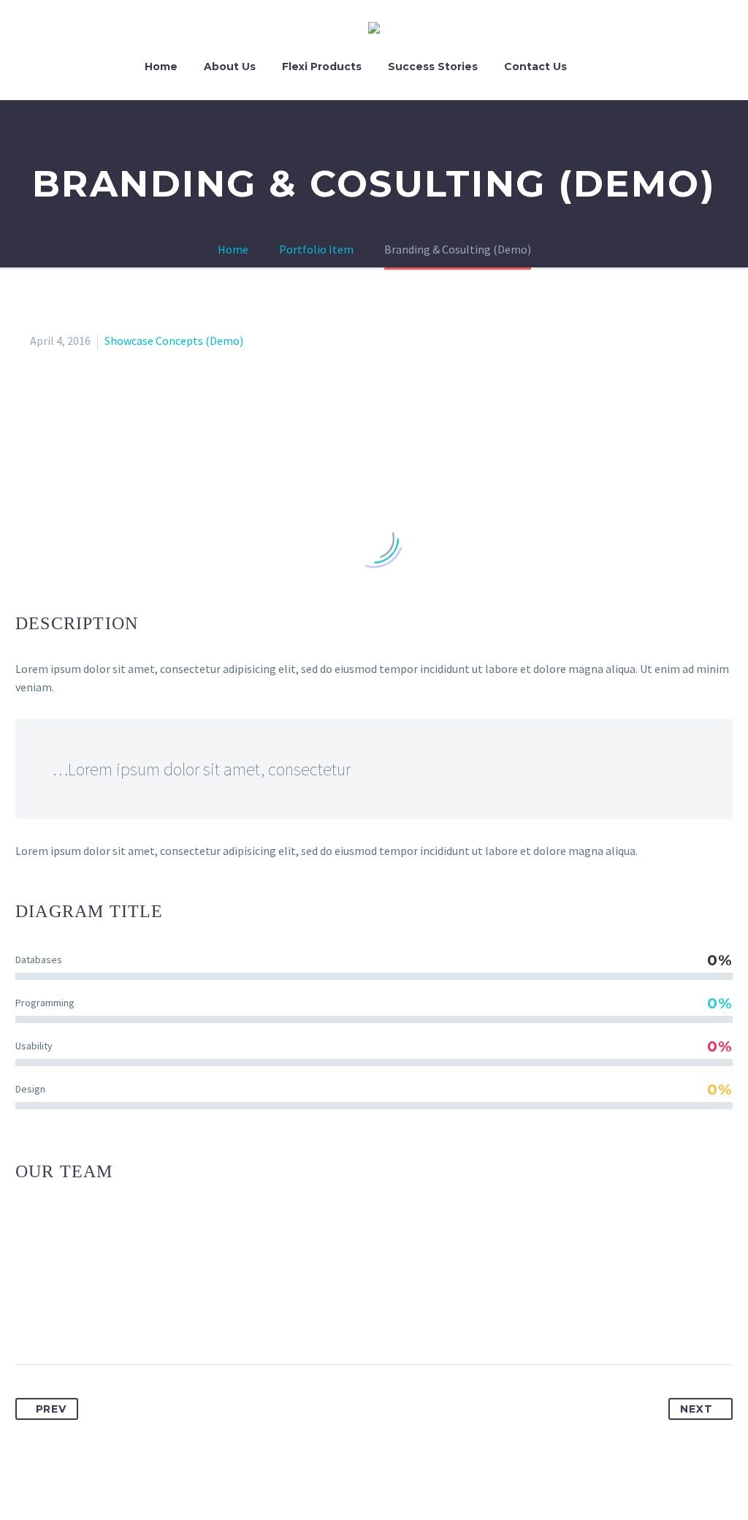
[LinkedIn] (136, 1318)
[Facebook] (28, 1318)
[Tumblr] (109, 1318)
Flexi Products (322, 66)
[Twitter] (55, 1318)
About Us (230, 66)
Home (161, 66)
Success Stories (433, 66)
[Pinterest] (82, 1318)
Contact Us (535, 66)
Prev (51, 1409)
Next (696, 1409)
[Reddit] (163, 1318)
